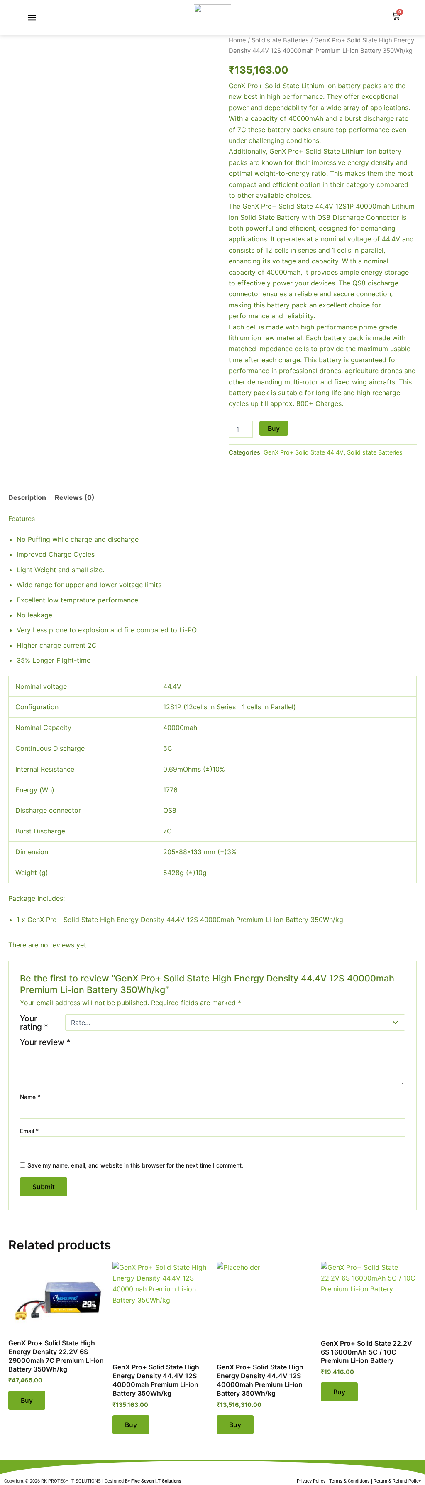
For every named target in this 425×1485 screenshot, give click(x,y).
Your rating (34, 1022)
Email (29, 1130)
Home (237, 40)
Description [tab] (27, 497)
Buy (274, 428)
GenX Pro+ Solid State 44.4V (304, 452)
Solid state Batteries (280, 40)
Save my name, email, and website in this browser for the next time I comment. (135, 1165)
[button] (32, 18)
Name (30, 1096)
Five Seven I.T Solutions (156, 1481)
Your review (45, 1042)
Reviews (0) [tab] (75, 497)
